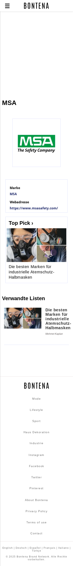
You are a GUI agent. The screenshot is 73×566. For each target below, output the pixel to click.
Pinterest (36, 488)
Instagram (36, 455)
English (7, 548)
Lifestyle (36, 409)
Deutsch (21, 548)
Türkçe (36, 550)
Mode (36, 398)
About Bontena (36, 500)
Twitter (36, 477)
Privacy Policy (36, 511)
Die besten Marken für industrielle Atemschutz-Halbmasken (31, 271)
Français (50, 548)
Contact (36, 533)
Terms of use (36, 522)
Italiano (63, 548)
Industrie (37, 443)
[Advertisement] (36, 53)
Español (35, 548)
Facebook (36, 466)
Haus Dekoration (37, 432)
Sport (36, 421)
